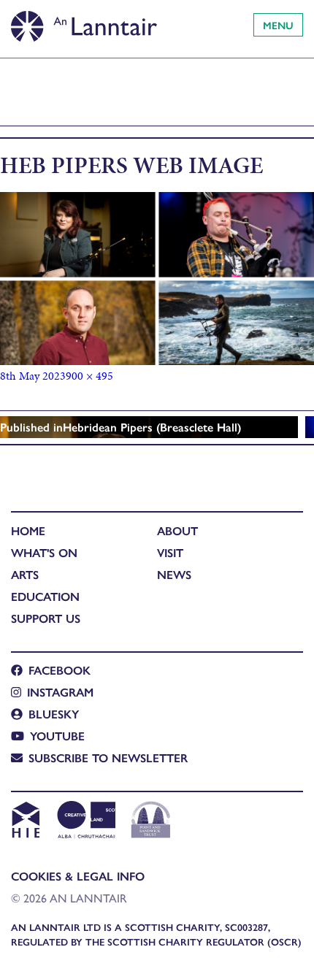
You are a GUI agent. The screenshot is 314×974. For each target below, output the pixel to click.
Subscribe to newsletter (108, 757)
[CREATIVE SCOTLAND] (85, 821)
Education (45, 596)
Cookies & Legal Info (78, 875)
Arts (25, 574)
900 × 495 (89, 375)
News (174, 574)
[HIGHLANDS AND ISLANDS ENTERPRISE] (25, 821)
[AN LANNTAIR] (84, 22)
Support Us (45, 618)
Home (28, 530)
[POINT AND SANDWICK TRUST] (151, 821)
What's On (44, 552)
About (177, 530)
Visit (170, 552)
